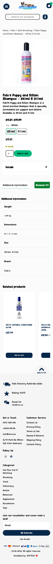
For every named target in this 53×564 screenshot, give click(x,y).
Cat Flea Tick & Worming (10, 471)
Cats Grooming (25, 30)
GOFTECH (30, 555)
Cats (13, 30)
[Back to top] (41, 369)
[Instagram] (5, 456)
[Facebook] (11, 456)
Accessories (8, 503)
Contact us (32, 422)
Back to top (41, 373)
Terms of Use (33, 431)
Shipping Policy (34, 439)
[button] (26, 167)
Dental (6, 490)
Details (9, 167)
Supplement (8, 499)
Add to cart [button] (19, 355)
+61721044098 (9, 428)
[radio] (11, 131)
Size (7, 125)
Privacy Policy (33, 426)
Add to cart (22, 153)
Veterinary (8, 486)
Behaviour (8, 494)
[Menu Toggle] (6, 7)
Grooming (7, 477)
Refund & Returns (35, 435)
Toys (5, 507)
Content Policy (34, 444)
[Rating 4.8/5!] (6, 393)
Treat (5, 481)
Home (5, 30)
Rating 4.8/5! (18, 392)
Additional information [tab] (15, 185)
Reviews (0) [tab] (42, 185)
